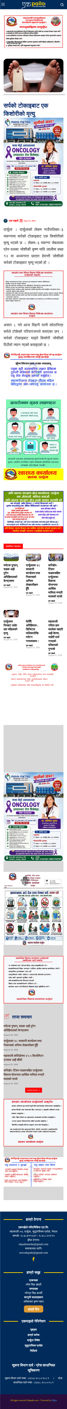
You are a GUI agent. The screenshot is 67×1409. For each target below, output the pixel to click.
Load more (32, 1090)
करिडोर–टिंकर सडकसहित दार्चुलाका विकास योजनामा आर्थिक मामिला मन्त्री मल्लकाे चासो (24, 1075)
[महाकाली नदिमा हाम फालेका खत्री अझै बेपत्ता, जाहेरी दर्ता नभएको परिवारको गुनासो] (55, 614)
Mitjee (54, 1400)
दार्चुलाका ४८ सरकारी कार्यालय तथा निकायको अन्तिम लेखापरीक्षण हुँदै (33, 577)
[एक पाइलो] (6, 221)
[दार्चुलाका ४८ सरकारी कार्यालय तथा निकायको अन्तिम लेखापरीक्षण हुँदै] (33, 557)
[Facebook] (33, 1259)
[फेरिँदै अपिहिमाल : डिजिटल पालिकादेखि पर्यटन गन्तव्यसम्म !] (33, 614)
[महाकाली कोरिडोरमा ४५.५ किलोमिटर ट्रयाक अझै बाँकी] (58, 1059)
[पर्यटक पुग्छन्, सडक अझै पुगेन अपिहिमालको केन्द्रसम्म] (11, 557)
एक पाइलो (13, 220)
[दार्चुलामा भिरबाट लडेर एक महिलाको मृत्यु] (11, 614)
